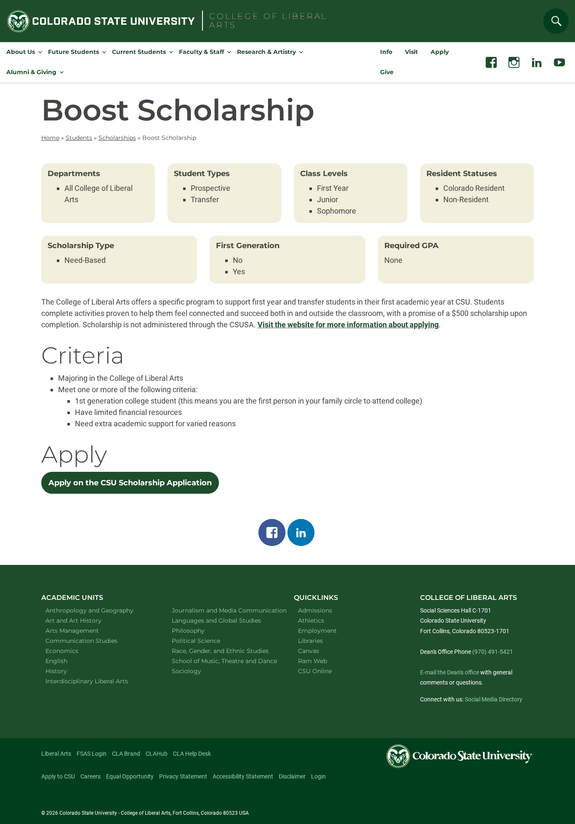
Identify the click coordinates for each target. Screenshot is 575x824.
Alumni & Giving (31, 72)
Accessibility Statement (243, 776)
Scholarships (117, 138)
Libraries (310, 641)
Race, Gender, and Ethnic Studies (224, 651)
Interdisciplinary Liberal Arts (97, 681)
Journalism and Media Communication (224, 610)
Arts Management (83, 630)
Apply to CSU (58, 776)
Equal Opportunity (130, 776)
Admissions (315, 610)
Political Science (206, 641)
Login (318, 776)
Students (79, 138)
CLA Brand (126, 753)
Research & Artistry (266, 52)
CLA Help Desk (192, 753)
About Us (20, 52)
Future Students (73, 52)
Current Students (139, 52)
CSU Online (315, 671)
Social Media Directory (493, 699)
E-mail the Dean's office (449, 672)
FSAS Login (91, 753)
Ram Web (312, 661)
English (67, 661)
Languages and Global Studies (224, 620)
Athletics (311, 620)
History (67, 671)
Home (50, 138)
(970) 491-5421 (492, 651)
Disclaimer (292, 776)
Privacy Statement (183, 776)
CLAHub (157, 753)
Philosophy (199, 630)
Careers (90, 776)
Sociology (197, 671)
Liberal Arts (56, 753)
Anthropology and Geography (98, 610)
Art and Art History (84, 620)
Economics (73, 651)
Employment (317, 630)
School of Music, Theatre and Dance (224, 661)
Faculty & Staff (201, 52)
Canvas (308, 651)
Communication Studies (92, 641)
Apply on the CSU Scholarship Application (130, 482)
